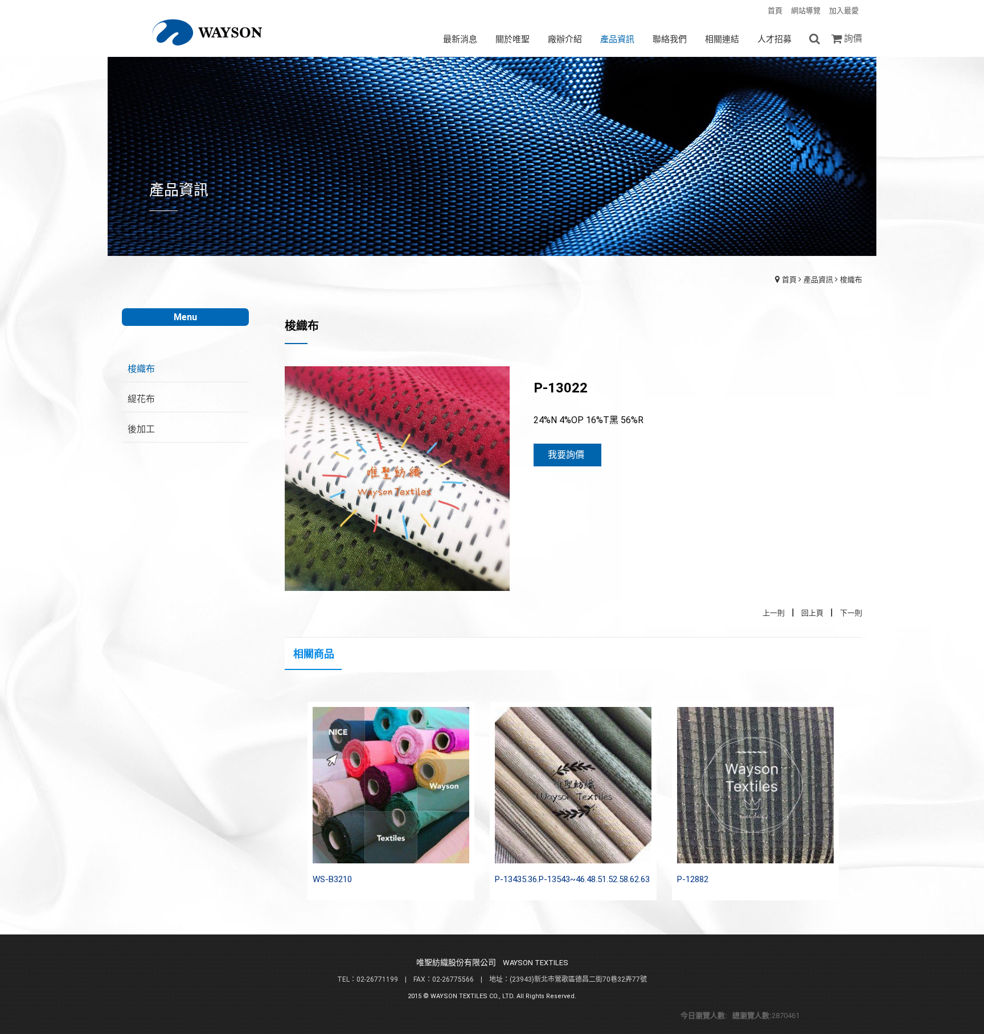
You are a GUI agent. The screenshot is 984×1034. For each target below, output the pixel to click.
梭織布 (851, 279)
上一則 (773, 613)
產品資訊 (818, 279)
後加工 (141, 429)
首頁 (789, 279)
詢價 (853, 38)
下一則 (851, 613)
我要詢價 (566, 454)
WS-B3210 (332, 879)
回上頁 (812, 613)
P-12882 (692, 879)
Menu (185, 317)
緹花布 (141, 399)
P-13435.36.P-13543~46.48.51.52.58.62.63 (572, 879)
